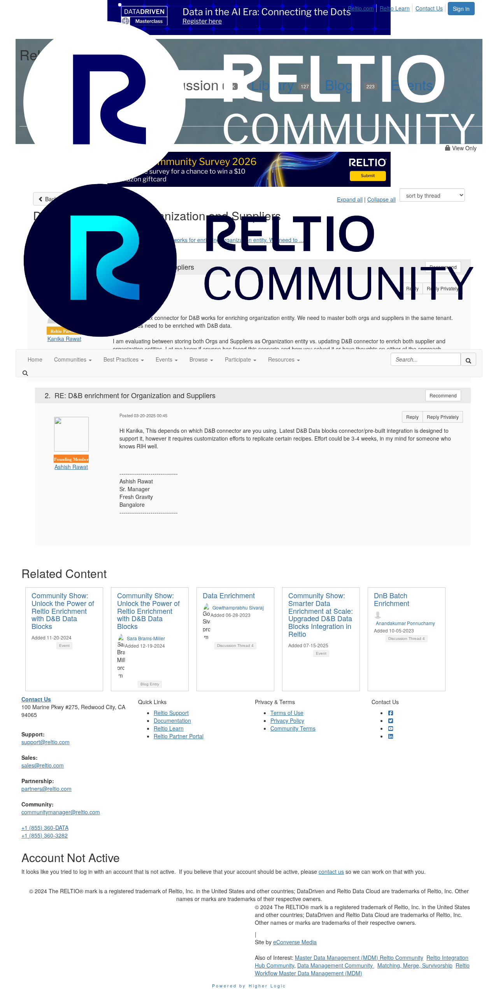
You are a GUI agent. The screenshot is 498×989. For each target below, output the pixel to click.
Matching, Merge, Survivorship (414, 965)
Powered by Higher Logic (249, 985)
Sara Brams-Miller (146, 638)
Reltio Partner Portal (178, 736)
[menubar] (397, 7)
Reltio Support (171, 713)
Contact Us (429, 8)
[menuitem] (363, 7)
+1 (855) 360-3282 (44, 835)
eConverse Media (295, 942)
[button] (73, 359)
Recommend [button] (443, 395)
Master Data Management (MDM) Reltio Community (359, 957)
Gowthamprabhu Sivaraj (238, 607)
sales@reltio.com (42, 765)
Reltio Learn (395, 8)
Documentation (172, 720)
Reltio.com (361, 8)
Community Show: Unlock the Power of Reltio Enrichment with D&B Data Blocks (63, 610)
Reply (412, 416)
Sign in (461, 8)
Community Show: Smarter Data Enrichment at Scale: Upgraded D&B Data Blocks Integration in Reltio (320, 614)
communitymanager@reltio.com (60, 812)
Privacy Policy (287, 720)
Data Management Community (335, 965)
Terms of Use (286, 713)
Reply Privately (443, 416)
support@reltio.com (45, 742)
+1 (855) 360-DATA (44, 827)
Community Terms (293, 728)
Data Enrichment (229, 595)
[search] (468, 359)
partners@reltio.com (46, 788)
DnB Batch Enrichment (391, 599)
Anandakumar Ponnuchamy (405, 623)
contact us (331, 871)
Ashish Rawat (71, 467)
